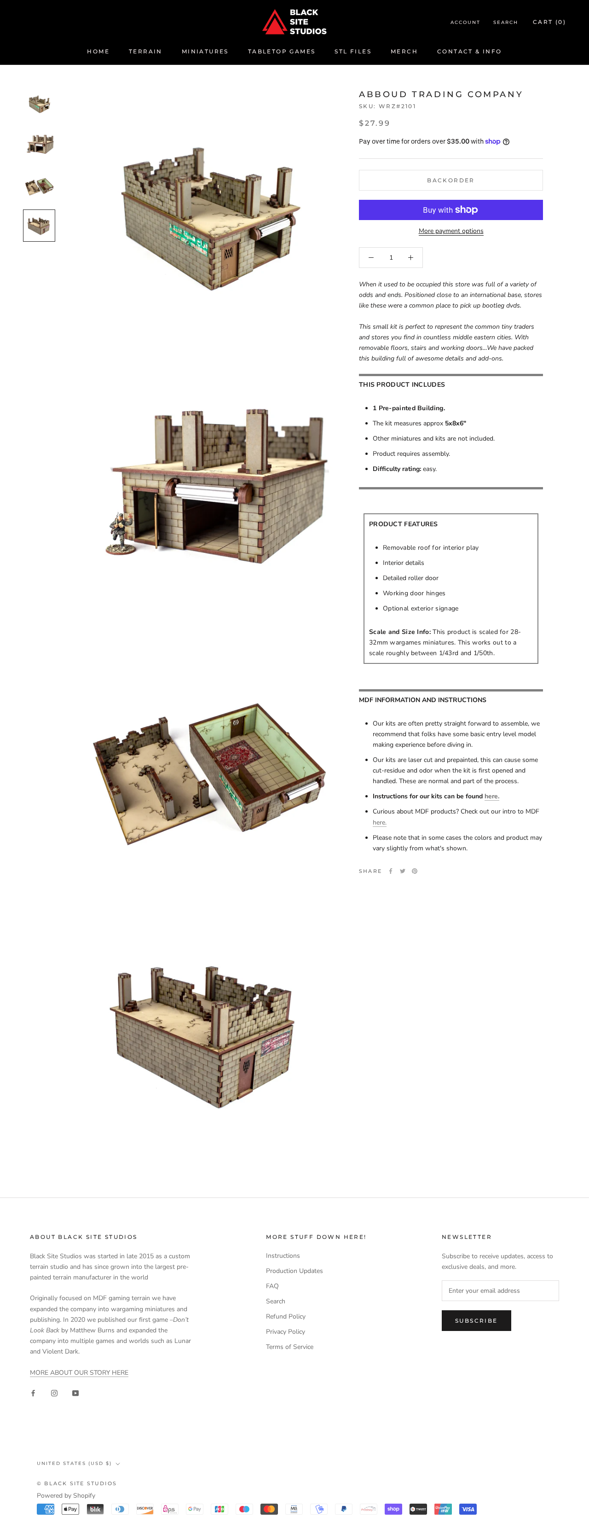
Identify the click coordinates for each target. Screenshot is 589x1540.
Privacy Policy (285, 1331)
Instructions (283, 1255)
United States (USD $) (74, 1463)
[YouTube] (75, 1392)
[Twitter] (402, 871)
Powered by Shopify (66, 1495)
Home (98, 51)
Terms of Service (289, 1346)
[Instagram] (54, 1392)
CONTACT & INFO (469, 51)
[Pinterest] (414, 871)
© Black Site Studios (77, 1483)
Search (505, 22)
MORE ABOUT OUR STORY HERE (79, 1372)
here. (492, 796)
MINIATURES (205, 51)
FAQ (272, 1286)
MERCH (404, 51)
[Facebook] (390, 871)
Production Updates (294, 1271)
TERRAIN (145, 51)
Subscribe (476, 1320)
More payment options (451, 231)
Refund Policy (286, 1316)
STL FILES (353, 51)
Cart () (549, 21)
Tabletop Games (282, 51)
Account (465, 22)
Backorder (451, 180)
